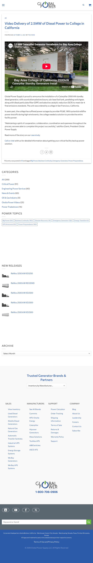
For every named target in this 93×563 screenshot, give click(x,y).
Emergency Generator (60, 161)
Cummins (33, 413)
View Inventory (14, 409)
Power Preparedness (75, 161)
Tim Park (31, 35)
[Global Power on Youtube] (15, 510)
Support (54, 441)
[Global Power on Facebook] (25, 510)
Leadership (76, 418)
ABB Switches (34, 445)
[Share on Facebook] (42, 152)
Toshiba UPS (34, 441)
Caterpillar (33, 425)
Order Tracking (57, 413)
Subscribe (76, 430)
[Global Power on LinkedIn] (5, 510)
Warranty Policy (57, 437)
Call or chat (10, 140)
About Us (76, 413)
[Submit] (88, 522)
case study (35, 135)
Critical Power (8, 184)
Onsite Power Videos (11, 202)
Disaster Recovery (43, 220)
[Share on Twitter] (47, 152)
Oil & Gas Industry (9, 198)
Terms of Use (39, 542)
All (6, 18)
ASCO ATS (33, 450)
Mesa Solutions (35, 437)
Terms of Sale (56, 425)
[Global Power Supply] (46, 5)
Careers (75, 422)
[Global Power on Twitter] (35, 510)
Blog (74, 409)
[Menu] (3, 5)
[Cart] (90, 5)
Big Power (34, 161)
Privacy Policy (53, 542)
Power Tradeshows (10, 207)
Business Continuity (45, 161)
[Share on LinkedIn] (51, 152)
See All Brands (35, 409)
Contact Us (76, 426)
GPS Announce (9, 224)
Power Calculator (58, 409)
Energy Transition (81, 220)
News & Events (8, 193)
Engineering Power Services (14, 188)
